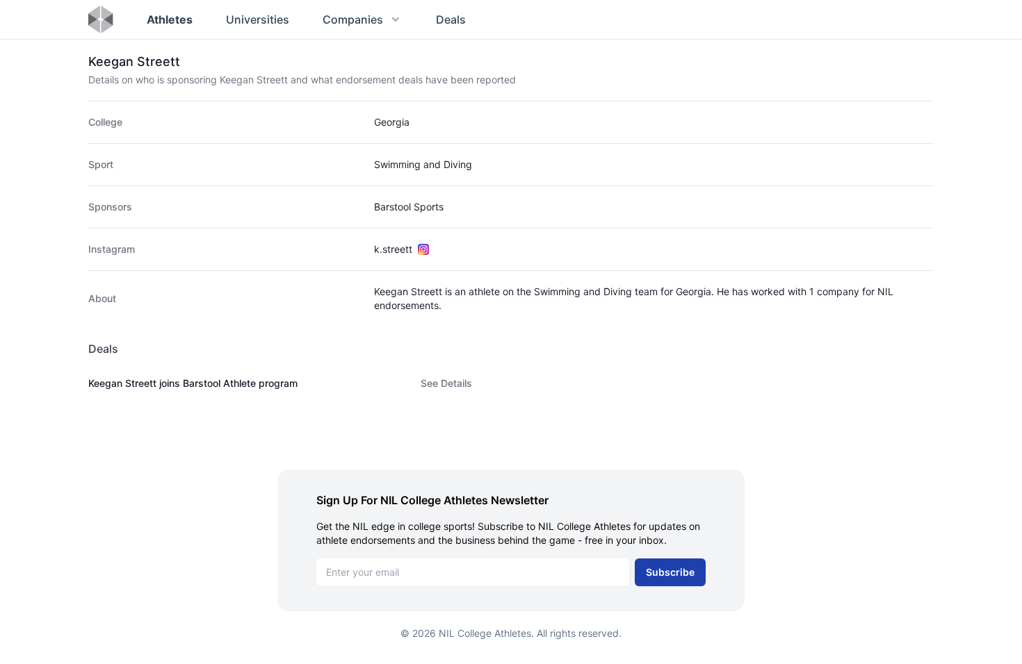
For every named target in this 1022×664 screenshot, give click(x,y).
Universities (257, 19)
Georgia (391, 122)
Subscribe (670, 572)
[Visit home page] (100, 19)
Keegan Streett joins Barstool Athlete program (193, 383)
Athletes (170, 19)
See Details (446, 383)
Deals (451, 19)
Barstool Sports (409, 207)
